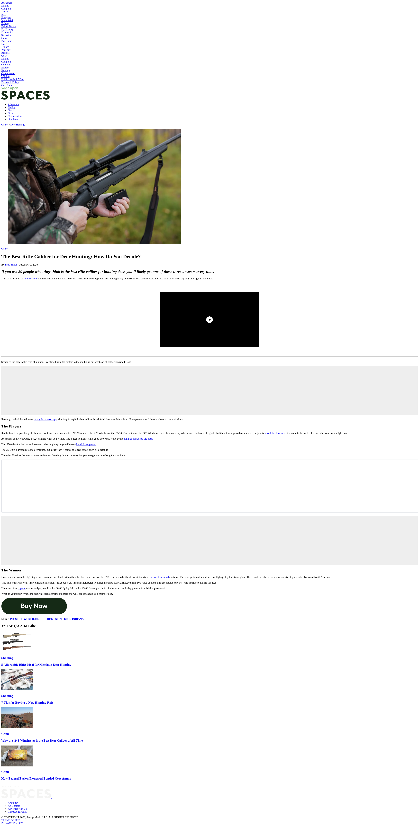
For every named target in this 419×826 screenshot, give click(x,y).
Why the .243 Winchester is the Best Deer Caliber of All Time (42, 740)
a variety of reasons (275, 433)
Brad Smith (11, 264)
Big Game (6, 41)
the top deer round (159, 577)
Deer (3, 44)
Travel (4, 11)
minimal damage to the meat (138, 438)
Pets (3, 14)
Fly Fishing (7, 29)
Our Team (6, 85)
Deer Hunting (17, 124)
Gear (3, 55)
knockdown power (86, 444)
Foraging (6, 17)
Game (4, 38)
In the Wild (7, 20)
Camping (6, 8)
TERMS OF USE (10, 820)
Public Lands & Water (12, 79)
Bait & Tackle (8, 26)
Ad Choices (14, 805)
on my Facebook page (45, 419)
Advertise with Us (17, 808)
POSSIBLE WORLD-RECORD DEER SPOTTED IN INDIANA (47, 619)
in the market (30, 278)
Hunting (5, 70)
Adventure (6, 2)
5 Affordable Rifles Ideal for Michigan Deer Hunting (36, 664)
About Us (13, 802)
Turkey (5, 46)
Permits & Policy (10, 82)
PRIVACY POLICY (12, 823)
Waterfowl (6, 49)
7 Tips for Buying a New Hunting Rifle (27, 702)
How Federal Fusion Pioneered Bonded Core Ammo (36, 778)
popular (22, 588)
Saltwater (6, 35)
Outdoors (6, 64)
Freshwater (7, 32)
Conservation (8, 73)
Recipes (5, 52)
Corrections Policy (17, 811)
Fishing (5, 23)
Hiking (5, 5)
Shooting (7, 658)
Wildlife (5, 76)
